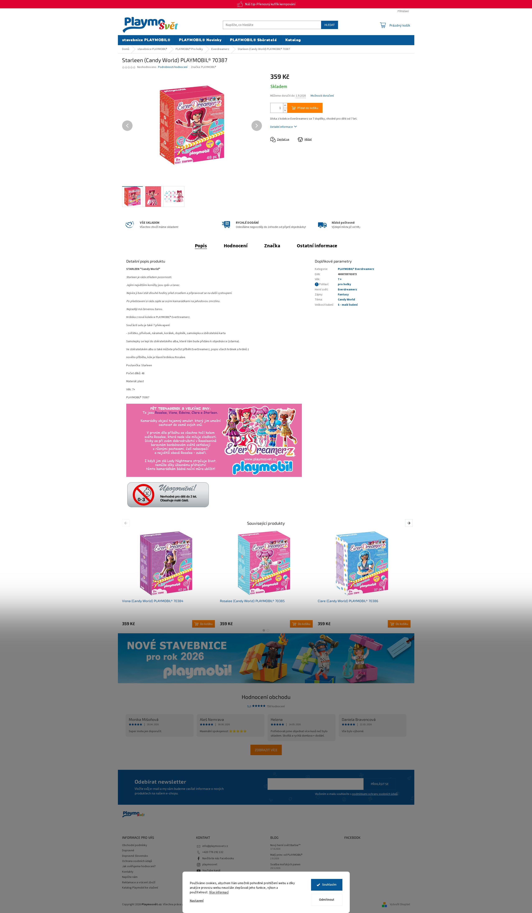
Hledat (329, 25)
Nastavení (197, 900)
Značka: (203, 67)
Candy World (346, 300)
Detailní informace (281, 127)
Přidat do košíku (307, 108)
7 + (340, 279)
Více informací (219, 892)
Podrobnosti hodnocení (173, 67)
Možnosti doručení (322, 96)
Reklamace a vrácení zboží (138, 882)
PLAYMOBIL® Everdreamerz (356, 269)
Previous (127, 523)
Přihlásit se (380, 784)
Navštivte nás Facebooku (218, 858)
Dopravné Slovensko (135, 856)
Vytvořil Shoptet (400, 904)
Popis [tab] (201, 245)
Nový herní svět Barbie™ (285, 845)
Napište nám (130, 877)
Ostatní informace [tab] (317, 245)
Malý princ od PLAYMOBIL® (286, 855)
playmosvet (209, 864)
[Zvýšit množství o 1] (285, 105)
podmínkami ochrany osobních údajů (375, 794)
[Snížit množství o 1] (285, 110)
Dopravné (128, 850)
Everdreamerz (347, 289)
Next (409, 523)
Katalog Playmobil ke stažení (140, 888)
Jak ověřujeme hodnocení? (139, 866)
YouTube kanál (211, 870)
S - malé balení (348, 305)
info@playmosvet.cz (215, 846)
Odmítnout (326, 900)
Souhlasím (329, 884)
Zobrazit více (266, 750)
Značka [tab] (272, 245)
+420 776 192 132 (212, 852)
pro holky (344, 284)
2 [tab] (268, 630)
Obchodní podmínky (134, 845)
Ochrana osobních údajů (137, 861)
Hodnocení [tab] (236, 245)
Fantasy (343, 294)
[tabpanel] (168, 579)
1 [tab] (264, 630)
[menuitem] (146, 40)
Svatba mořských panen (285, 865)
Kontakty (127, 872)
